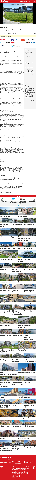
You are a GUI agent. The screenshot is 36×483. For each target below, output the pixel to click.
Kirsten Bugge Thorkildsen (30, 461)
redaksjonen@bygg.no (18, 463)
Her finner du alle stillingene (18, 205)
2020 (4, 192)
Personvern (13, 477)
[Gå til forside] (5, 1)
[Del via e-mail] (35, 33)
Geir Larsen (31, 462)
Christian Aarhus (19, 461)
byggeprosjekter (8, 192)
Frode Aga (19, 460)
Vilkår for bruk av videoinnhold (16, 475)
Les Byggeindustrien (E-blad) (23, 1)
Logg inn (29, 1)
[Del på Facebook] (32, 33)
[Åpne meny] (34, 1)
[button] (2, 200)
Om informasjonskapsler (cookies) (16, 476)
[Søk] (32, 1)
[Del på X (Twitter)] (33, 33)
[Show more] (30, 109)
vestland (2, 192)
